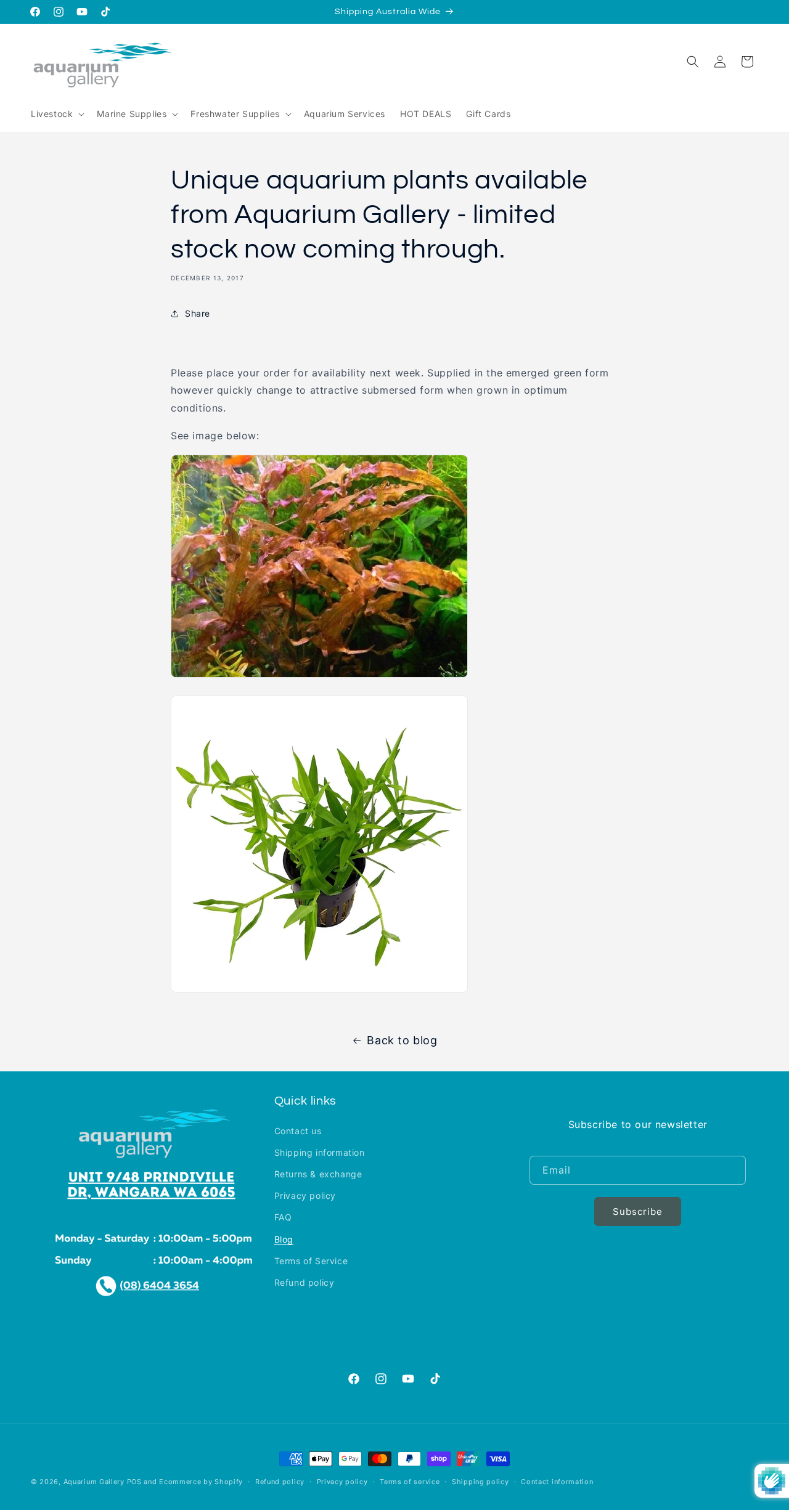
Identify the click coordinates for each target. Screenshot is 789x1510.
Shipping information (319, 1152)
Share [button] (197, 313)
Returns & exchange (318, 1174)
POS (134, 1481)
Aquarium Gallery (95, 1481)
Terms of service (409, 1481)
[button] (56, 114)
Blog (283, 1238)
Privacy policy (305, 1195)
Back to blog (402, 1040)
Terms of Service (311, 1260)
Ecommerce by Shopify (201, 1481)
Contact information (557, 1481)
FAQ (283, 1217)
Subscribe (638, 1211)
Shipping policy (480, 1481)
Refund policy (304, 1282)
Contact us (298, 1130)
